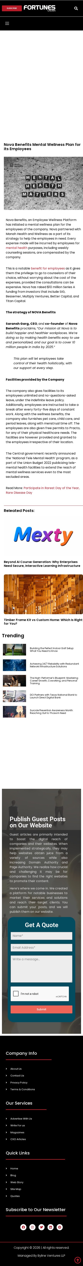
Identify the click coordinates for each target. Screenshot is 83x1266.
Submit (41, 1009)
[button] (76, 8)
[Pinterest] (60, 1227)
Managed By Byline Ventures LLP (41, 1255)
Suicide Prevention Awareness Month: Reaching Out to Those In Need (51, 712)
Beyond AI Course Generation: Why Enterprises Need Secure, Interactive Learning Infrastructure (42, 564)
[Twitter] (41, 1227)
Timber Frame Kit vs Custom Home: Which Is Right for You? (43, 622)
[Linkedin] (50, 1227)
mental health (16, 248)
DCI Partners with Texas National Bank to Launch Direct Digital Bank (53, 696)
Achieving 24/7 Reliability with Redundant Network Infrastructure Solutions (54, 665)
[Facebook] (23, 1227)
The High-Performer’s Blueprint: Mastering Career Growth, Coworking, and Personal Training (54, 680)
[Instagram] (32, 1227)
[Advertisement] (41, 74)
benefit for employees (48, 268)
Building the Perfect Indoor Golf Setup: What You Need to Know (52, 650)
